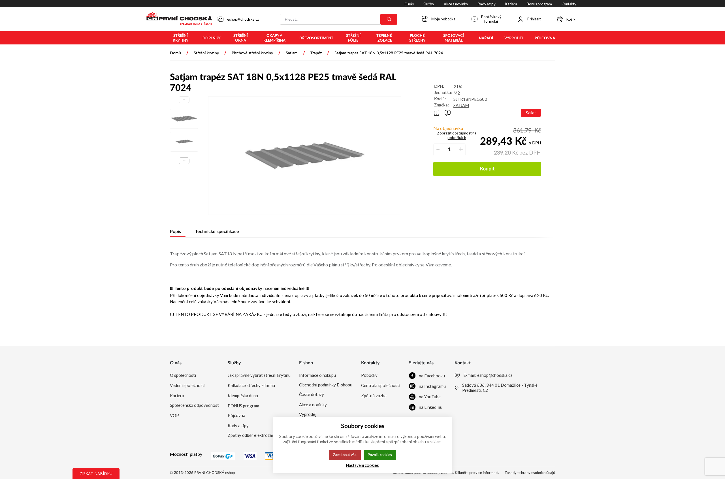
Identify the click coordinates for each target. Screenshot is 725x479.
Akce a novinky (313, 404)
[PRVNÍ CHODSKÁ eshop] (177, 18)
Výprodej (307, 414)
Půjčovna (236, 415)
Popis (175, 231)
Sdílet (531, 112)
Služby (234, 363)
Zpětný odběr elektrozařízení (255, 435)
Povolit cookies (380, 455)
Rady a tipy (238, 425)
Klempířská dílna (243, 395)
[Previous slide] (184, 99)
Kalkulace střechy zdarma (251, 385)
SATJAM (461, 105)
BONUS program (243, 405)
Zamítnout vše (345, 455)
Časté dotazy (311, 394)
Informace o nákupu (317, 375)
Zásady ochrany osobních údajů (530, 473)
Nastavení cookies (362, 465)
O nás (176, 363)
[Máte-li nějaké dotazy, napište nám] (448, 112)
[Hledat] (388, 19)
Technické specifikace (217, 231)
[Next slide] (184, 160)
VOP (174, 415)
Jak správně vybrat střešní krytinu (259, 375)
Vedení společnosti (187, 385)
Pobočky (369, 375)
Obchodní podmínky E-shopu (325, 384)
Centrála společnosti (380, 385)
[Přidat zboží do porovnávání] (436, 113)
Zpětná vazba (374, 395)
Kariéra (177, 395)
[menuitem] (180, 38)
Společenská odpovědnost (194, 405)
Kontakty (370, 363)
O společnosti (183, 375)
